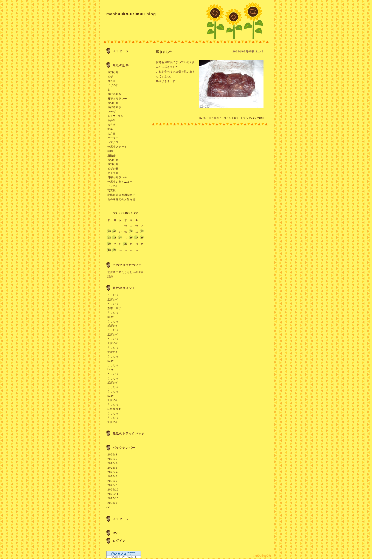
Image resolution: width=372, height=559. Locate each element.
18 (142, 237)
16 (131, 237)
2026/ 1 (112, 485)
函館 (110, 151)
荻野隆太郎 (114, 409)
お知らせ (113, 72)
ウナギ (111, 111)
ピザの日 (113, 85)
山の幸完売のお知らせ (121, 199)
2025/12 (113, 489)
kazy (110, 316)
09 (131, 231)
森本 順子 (114, 308)
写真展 (111, 190)
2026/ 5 (112, 467)
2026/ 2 (112, 481)
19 (109, 244)
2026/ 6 (112, 463)
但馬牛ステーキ (117, 146)
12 (109, 237)
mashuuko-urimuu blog (131, 14)
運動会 (111, 155)
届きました (164, 51)
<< (115, 213)
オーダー (113, 137)
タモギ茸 (113, 172)
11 (142, 231)
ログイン (119, 540)
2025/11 (112, 494)
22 (125, 244)
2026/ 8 (112, 454)
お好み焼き (114, 94)
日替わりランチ (117, 98)
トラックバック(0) (251, 117)
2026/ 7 (112, 459)
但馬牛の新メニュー (120, 181)
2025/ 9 (112, 502)
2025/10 (113, 498)
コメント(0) (230, 117)
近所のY (112, 299)
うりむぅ (113, 294)
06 (114, 231)
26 (109, 250)
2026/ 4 (112, 472)
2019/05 (126, 213)
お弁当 (111, 80)
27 (114, 250)
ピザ (110, 76)
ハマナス (113, 142)
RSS (116, 533)
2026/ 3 (112, 476)
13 (114, 237)
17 (136, 237)
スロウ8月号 (115, 116)
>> (136, 213)
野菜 (110, 129)
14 (120, 237)
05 (109, 231)
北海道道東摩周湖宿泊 (121, 194)
